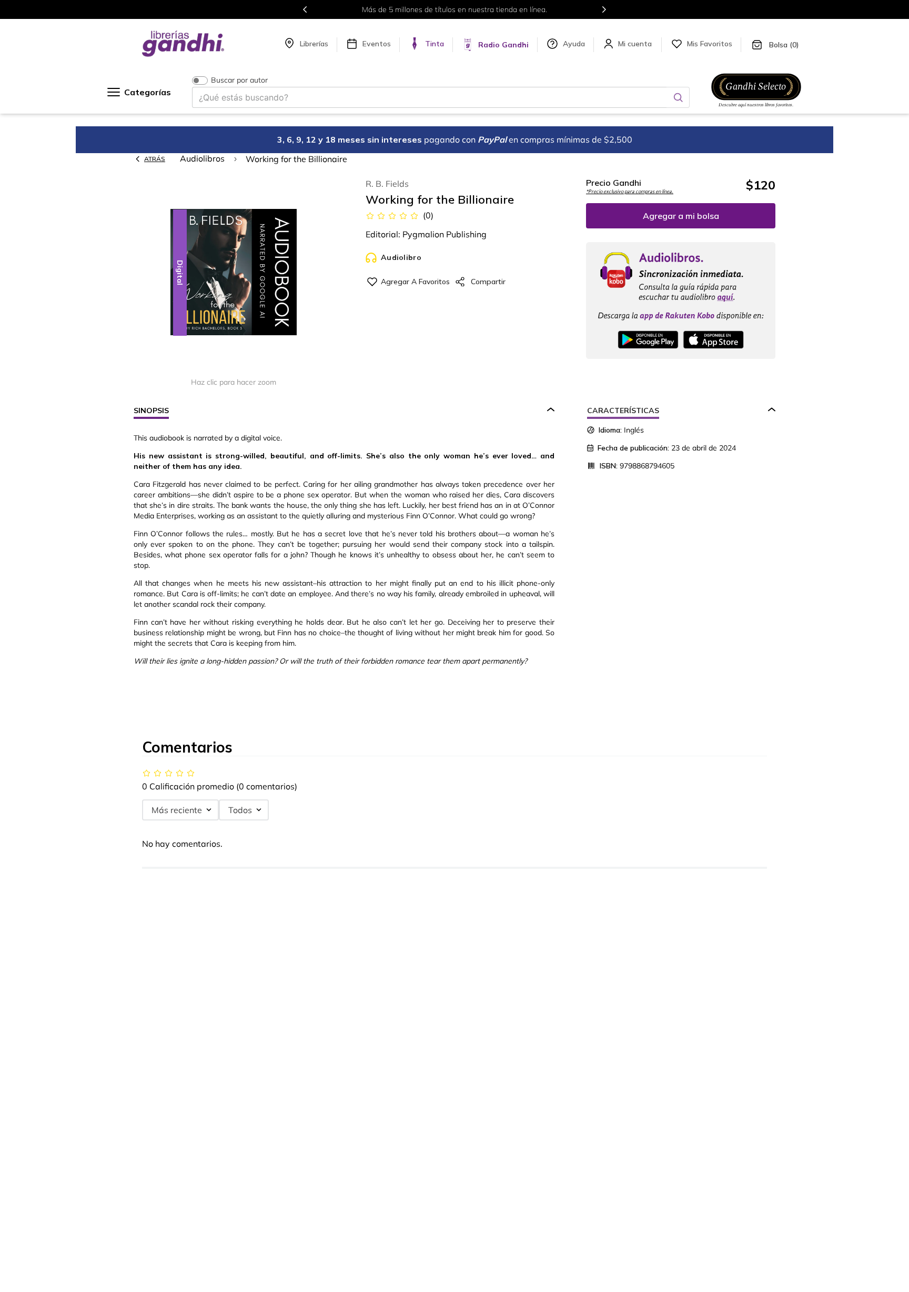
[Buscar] (678, 97)
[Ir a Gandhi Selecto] (756, 109)
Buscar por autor (239, 80)
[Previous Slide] (305, 9)
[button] (233, 272)
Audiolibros (202, 158)
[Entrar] (636, 43)
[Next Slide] (604, 9)
